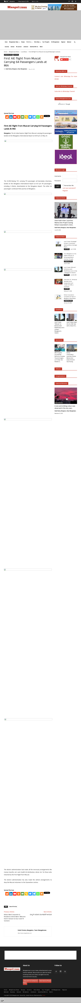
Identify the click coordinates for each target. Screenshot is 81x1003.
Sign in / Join (35, 1)
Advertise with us (61, 71)
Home (6, 42)
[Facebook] (69, 1)
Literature (25, 47)
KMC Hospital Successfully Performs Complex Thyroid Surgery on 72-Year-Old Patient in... (60, 357)
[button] (74, 42)
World (41, 47)
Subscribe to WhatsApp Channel (65, 91)
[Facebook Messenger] (30, 117)
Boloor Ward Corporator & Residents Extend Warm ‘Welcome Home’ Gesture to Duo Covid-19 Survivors (14, 918)
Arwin (43, 996)
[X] (75, 1)
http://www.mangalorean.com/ (25, 933)
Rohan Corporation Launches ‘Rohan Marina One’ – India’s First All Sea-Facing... (71, 357)
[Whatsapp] (38, 117)
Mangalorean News (13, 42)
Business (7, 47)
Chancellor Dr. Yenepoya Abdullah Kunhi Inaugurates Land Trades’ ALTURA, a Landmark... (70, 283)
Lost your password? (69, 188)
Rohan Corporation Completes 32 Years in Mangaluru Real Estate (70, 297)
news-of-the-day (13, 907)
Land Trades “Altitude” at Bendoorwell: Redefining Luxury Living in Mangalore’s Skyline (70, 270)
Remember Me (69, 186)
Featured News (60, 237)
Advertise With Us (34, 47)
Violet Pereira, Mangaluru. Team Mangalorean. (16, 69)
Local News (24, 52)
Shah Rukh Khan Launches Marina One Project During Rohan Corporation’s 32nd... (64, 222)
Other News (36, 42)
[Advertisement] (40, 25)
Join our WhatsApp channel (64, 86)
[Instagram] (72, 1)
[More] (41, 117)
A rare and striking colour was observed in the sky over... (65, 407)
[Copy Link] (26, 117)
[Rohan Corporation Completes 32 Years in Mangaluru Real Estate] (58, 297)
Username (58, 176)
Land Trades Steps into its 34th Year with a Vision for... (72, 324)
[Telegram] (34, 117)
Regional (63, 42)
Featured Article (60, 198)
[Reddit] (7, 117)
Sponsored (59, 340)
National (69, 42)
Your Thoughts (45, 42)
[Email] (22, 117)
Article (56, 217)
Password (58, 181)
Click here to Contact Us (31, 981)
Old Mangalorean (55, 42)
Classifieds (67, 275)
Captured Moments (61, 383)
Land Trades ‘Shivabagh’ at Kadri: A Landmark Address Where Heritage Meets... (70, 244)
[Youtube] (14, 117)
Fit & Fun (28, 42)
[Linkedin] (11, 117)
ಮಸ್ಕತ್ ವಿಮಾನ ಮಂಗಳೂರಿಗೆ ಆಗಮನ (41, 915)
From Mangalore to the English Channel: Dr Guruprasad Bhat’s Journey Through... (70, 256)
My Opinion (19, 47)
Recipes (23, 42)
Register (65, 191)
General (12, 47)
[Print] (18, 117)
